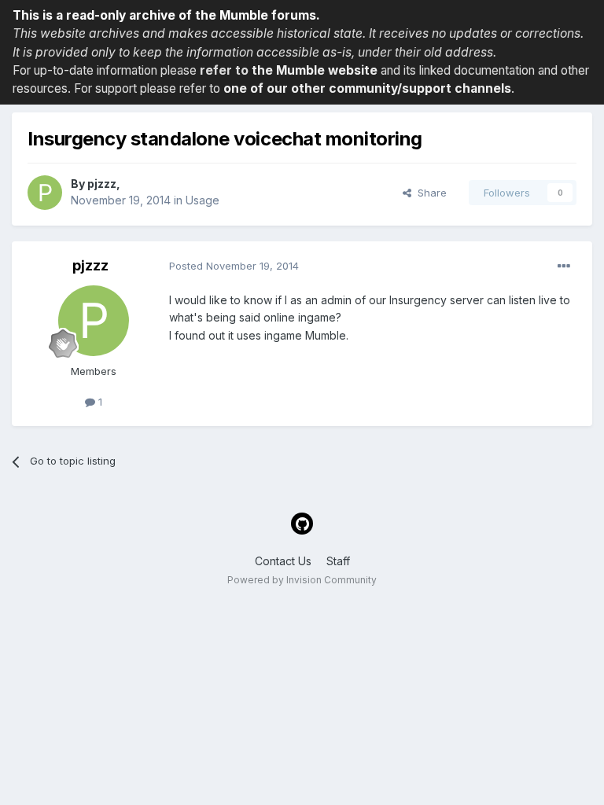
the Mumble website (315, 70)
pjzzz (101, 183)
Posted (234, 265)
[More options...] (564, 266)
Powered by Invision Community (302, 580)
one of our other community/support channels (367, 88)
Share (429, 192)
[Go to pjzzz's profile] (45, 192)
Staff (338, 561)
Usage (202, 200)
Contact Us (283, 561)
